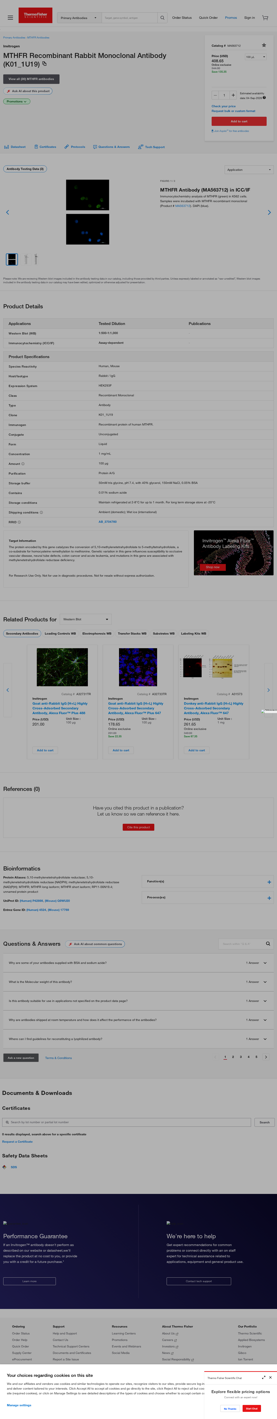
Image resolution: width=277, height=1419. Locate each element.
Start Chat (252, 1408)
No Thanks (230, 1408)
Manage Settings (19, 1405)
